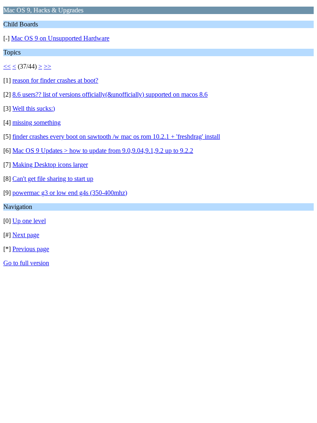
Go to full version (26, 262)
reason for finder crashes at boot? (55, 80)
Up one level (29, 220)
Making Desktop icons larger (50, 164)
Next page (25, 234)
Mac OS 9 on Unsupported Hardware (60, 38)
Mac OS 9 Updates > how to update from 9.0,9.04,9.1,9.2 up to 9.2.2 (102, 150)
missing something (36, 122)
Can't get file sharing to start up (52, 178)
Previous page (30, 248)
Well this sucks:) (33, 108)
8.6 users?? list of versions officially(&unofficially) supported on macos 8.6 (110, 94)
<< (7, 66)
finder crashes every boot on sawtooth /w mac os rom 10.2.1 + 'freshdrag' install (116, 136)
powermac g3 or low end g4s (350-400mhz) (69, 192)
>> (47, 66)
